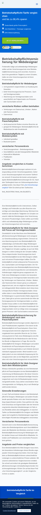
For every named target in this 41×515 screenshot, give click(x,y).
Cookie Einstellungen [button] (9, 510)
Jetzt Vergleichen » (15, 40)
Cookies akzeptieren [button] (24, 510)
